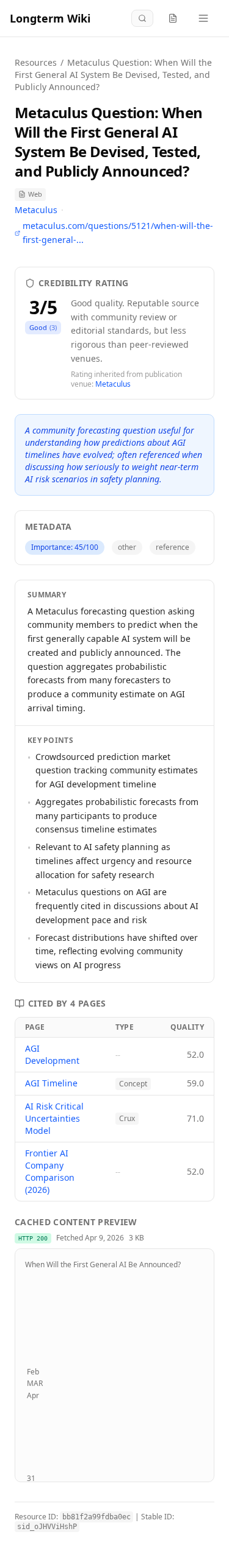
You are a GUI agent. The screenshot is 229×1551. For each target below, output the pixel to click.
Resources (36, 62)
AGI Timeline (51, 1083)
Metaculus (36, 210)
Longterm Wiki (50, 18)
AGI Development (52, 1054)
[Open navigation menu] (203, 18)
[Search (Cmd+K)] (142, 18)
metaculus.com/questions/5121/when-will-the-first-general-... (118, 232)
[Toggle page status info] (173, 18)
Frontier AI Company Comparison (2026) (50, 1171)
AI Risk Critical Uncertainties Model (54, 1118)
